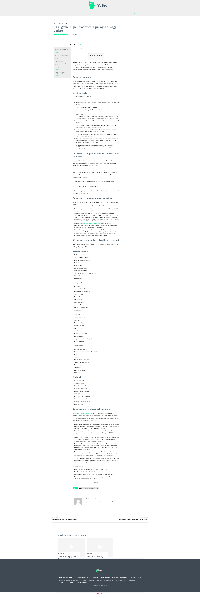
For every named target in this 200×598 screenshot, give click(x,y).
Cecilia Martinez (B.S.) (79, 48)
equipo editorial (83, 44)
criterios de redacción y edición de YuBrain (102, 44)
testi (97, 488)
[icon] (137, 13)
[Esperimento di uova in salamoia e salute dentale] (100, 547)
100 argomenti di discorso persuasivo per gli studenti (67, 557)
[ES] (62, 88)
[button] (134, 13)
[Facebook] (96, 566)
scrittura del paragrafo (89, 488)
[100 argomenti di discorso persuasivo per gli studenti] (71, 547)
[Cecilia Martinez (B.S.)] (78, 501)
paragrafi (81, 488)
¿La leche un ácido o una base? (62, 67)
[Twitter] (103, 566)
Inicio (55, 23)
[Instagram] (100, 566)
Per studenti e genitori (62, 23)
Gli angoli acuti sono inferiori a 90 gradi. (64, 519)
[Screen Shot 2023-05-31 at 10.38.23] (62, 81)
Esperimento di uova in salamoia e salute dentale (133, 519)
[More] (105, 38)
